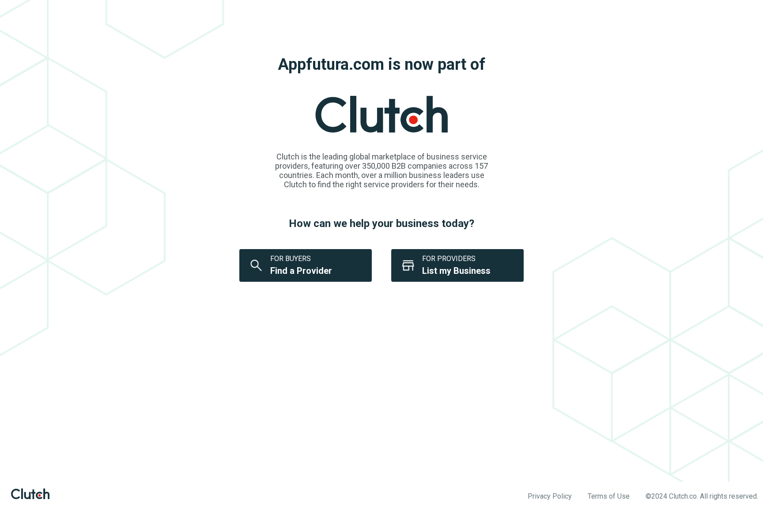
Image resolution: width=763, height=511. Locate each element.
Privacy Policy (550, 496)
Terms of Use (609, 496)
